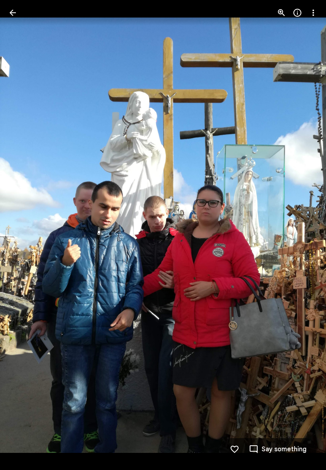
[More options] (313, 13)
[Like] (234, 449)
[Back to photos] (12, 12)
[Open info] (297, 13)
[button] (22, 235)
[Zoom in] (281, 13)
